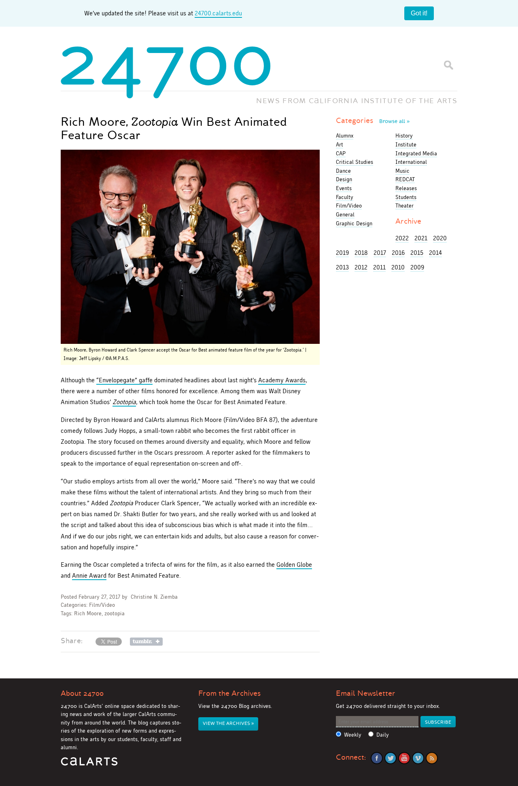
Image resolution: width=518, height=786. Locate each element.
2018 (361, 252)
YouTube (404, 758)
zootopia (114, 613)
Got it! (419, 13)
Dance (343, 170)
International (411, 162)
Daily (382, 735)
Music (402, 170)
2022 (402, 238)
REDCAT (405, 179)
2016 (398, 252)
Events (344, 188)
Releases (406, 188)
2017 (380, 252)
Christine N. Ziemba (154, 597)
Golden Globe (294, 564)
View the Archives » (228, 723)
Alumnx (344, 135)
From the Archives (229, 693)
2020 (440, 238)
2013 (342, 267)
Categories (373, 121)
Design (344, 179)
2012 (361, 267)
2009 (417, 267)
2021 (420, 238)
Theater (404, 205)
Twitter (390, 758)
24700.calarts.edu (218, 13)
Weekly (352, 735)
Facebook (377, 758)
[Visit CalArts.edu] (89, 764)
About (82, 693)
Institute (405, 144)
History (404, 135)
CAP (341, 153)
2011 (379, 267)
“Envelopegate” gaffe (124, 380)
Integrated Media (416, 153)
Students (405, 197)
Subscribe (438, 722)
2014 (435, 252)
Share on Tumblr (146, 642)
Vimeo (418, 758)
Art (339, 144)
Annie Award (89, 575)
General (345, 214)
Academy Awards (282, 380)
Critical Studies (354, 162)
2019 (342, 252)
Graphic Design (354, 223)
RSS (432, 758)
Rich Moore (88, 613)
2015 (416, 252)
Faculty (344, 197)
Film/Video (102, 605)
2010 (398, 267)
